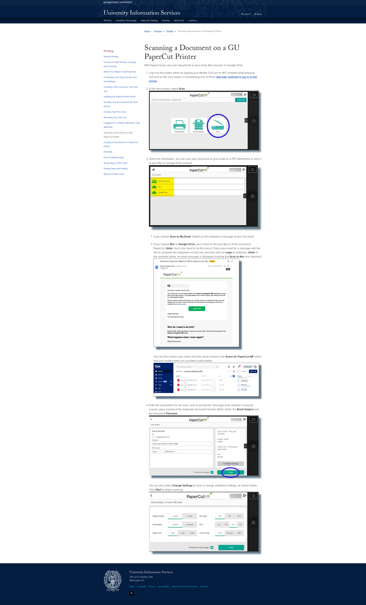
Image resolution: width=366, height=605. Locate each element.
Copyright (141, 586)
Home (147, 31)
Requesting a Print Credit (115, 163)
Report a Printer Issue (114, 174)
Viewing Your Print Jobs (115, 112)
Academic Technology (126, 20)
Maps (131, 586)
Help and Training (149, 20)
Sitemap (204, 586)
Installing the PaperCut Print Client (119, 96)
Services (107, 20)
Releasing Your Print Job (115, 117)
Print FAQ (108, 152)
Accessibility (163, 586)
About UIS (179, 20)
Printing (109, 51)
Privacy (152, 586)
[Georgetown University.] (118, 2)
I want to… (193, 20)
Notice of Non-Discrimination (184, 586)
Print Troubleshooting (114, 157)
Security (165, 20)
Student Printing (111, 56)
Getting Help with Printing (116, 168)
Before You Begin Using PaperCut (120, 71)
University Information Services (142, 13)
